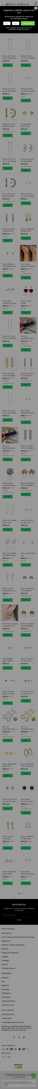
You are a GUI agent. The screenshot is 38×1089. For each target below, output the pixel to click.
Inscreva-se (27, 23)
